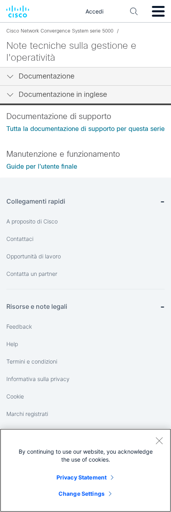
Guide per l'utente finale (41, 166)
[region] (85, 470)
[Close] (159, 441)
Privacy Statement (81, 477)
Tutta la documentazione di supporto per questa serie (85, 128)
